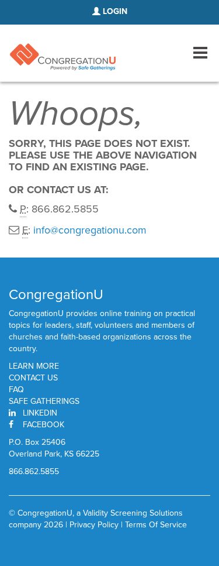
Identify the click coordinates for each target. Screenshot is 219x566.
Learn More (34, 366)
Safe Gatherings (44, 401)
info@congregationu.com (90, 230)
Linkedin (40, 413)
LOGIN (113, 11)
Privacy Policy (94, 525)
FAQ (16, 390)
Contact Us (33, 378)
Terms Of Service (156, 525)
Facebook (43, 425)
